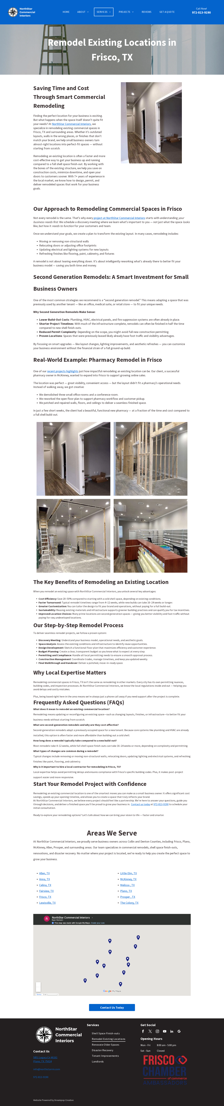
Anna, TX (44, 879)
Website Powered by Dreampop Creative (53, 1100)
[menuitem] (67, 12)
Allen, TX (44, 873)
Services (93, 1025)
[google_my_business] (179, 1032)
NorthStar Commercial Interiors (71, 124)
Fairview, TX (46, 891)
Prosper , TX (127, 897)
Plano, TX (126, 891)
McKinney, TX (128, 879)
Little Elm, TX (128, 873)
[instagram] (157, 1032)
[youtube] (164, 1032)
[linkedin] (171, 1032)
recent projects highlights (62, 371)
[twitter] (150, 1032)
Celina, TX (45, 885)
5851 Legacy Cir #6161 (45, 1057)
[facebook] (143, 1032)
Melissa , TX (127, 885)
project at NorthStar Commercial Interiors (119, 218)
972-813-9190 (161, 804)
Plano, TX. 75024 (42, 1061)
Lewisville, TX (47, 903)
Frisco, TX (45, 897)
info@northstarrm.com (46, 1069)
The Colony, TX (129, 903)
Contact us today (140, 804)
